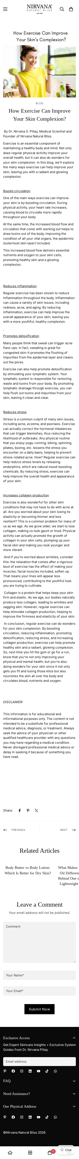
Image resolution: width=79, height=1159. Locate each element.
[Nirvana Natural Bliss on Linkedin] (30, 1071)
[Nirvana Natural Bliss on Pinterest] (5, 1071)
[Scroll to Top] (71, 1136)
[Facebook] (19, 810)
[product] (10, 1152)
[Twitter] (36, 810)
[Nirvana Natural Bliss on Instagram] (21, 1071)
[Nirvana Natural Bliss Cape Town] (39, 9)
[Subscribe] (71, 1061)
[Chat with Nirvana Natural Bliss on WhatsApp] (55, 1071)
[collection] (30, 1153)
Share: (8, 810)
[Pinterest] (28, 810)
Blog (39, 103)
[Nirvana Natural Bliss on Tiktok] (47, 1071)
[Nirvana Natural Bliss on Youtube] (38, 1071)
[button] (71, 9)
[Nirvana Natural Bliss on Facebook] (13, 1071)
